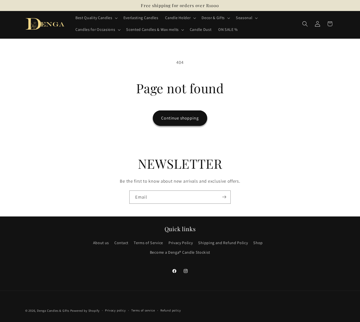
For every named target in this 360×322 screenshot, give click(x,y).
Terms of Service (148, 242)
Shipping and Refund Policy (223, 242)
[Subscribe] (224, 197)
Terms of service (143, 310)
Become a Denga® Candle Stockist (180, 252)
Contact (121, 242)
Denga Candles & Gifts (53, 311)
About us (101, 242)
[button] (96, 18)
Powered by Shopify (85, 311)
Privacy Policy (180, 242)
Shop (258, 242)
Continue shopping (180, 118)
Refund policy (170, 310)
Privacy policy (115, 310)
